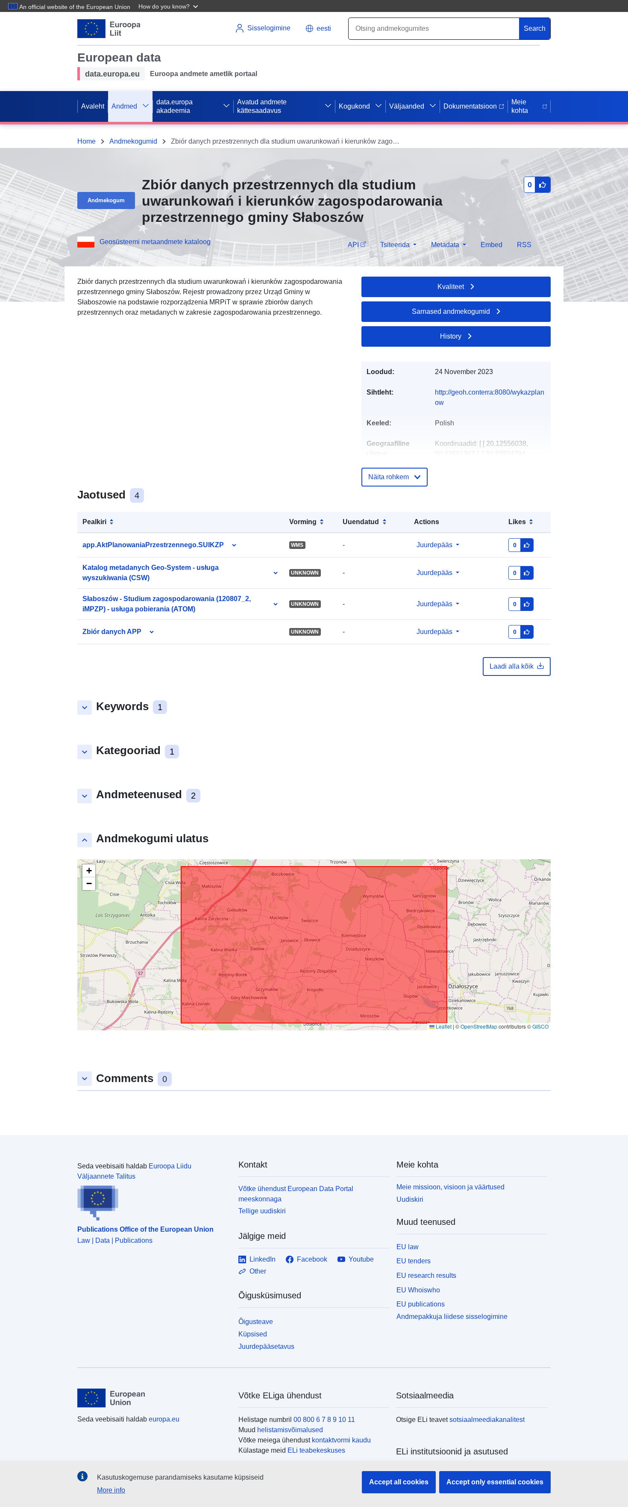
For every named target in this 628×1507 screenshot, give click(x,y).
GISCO (540, 1026)
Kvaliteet (450, 286)
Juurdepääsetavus (266, 1346)
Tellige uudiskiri (262, 1211)
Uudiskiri (409, 1199)
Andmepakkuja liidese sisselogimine (452, 1316)
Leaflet (443, 1026)
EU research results (426, 1275)
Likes (517, 521)
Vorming (303, 521)
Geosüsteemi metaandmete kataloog (155, 241)
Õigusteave (255, 1321)
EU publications (420, 1304)
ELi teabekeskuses (316, 1450)
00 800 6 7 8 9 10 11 (324, 1419)
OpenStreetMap (479, 1026)
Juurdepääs (434, 545)
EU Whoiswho (418, 1290)
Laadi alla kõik (512, 666)
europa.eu (164, 1419)
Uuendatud (361, 521)
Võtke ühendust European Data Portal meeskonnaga (295, 1194)
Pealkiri (94, 521)
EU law (407, 1246)
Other (257, 1271)
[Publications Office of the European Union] (152, 1201)
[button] (169, 6)
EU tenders (413, 1261)
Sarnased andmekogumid (451, 311)
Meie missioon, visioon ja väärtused (450, 1187)
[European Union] (153, 1398)
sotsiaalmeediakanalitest (487, 1419)
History (450, 336)
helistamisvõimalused (290, 1429)
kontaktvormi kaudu (341, 1440)
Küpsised (252, 1334)
